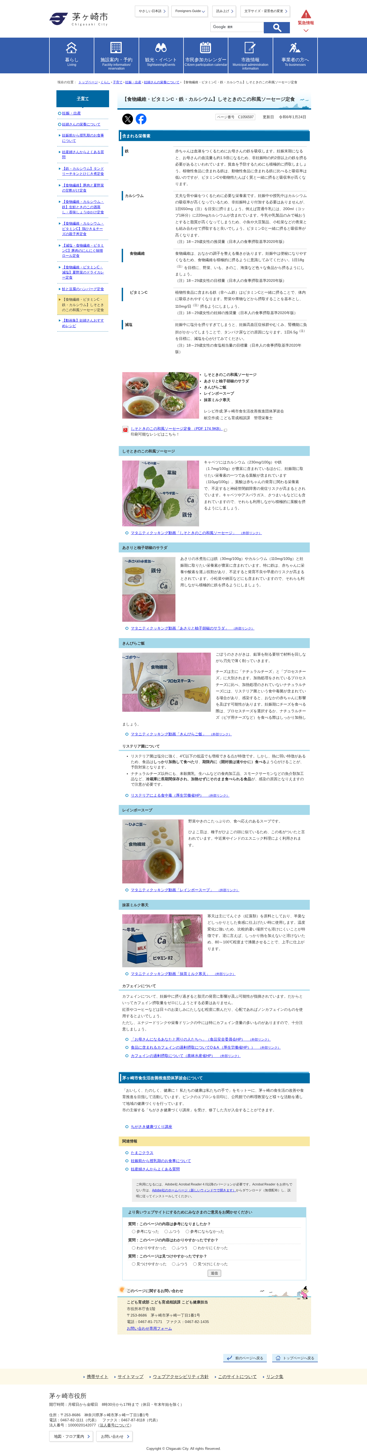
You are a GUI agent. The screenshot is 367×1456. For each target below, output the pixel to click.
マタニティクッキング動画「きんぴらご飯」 (181, 734)
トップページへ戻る (298, 1358)
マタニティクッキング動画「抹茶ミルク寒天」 (183, 974)
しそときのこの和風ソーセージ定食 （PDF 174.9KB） (177, 429)
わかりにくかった (213, 1248)
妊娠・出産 (133, 82)
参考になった (147, 1231)
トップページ (88, 82)
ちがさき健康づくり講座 (151, 1127)
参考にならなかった (207, 1231)
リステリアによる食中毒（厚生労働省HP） (180, 795)
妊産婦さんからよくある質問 (155, 1169)
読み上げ (222, 11)
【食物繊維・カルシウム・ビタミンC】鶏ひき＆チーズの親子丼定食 (83, 228)
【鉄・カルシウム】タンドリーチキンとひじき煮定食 (83, 171)
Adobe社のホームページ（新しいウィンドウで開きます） (194, 1190)
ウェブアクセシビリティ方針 (181, 1376)
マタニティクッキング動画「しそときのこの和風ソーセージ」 (196, 533)
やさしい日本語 (150, 11)
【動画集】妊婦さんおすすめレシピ (83, 323)
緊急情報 (306, 22)
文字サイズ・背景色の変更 (263, 11)
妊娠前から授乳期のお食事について (161, 1161)
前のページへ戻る (249, 1358)
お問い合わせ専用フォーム (149, 1328)
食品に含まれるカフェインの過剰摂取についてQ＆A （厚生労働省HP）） (206, 1047)
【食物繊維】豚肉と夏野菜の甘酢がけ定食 (83, 187)
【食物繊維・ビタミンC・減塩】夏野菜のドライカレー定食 (83, 272)
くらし (105, 82)
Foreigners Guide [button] (188, 11)
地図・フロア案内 (69, 1436)
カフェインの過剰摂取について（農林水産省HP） (186, 1056)
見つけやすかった (151, 1264)
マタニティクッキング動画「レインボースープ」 (185, 890)
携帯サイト (97, 1376)
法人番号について (115, 1425)
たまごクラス (142, 1153)
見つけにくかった (213, 1264)
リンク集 (274, 1376)
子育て (118, 82)
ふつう (174, 1231)
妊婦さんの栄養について (161, 82)
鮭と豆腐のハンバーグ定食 (83, 289)
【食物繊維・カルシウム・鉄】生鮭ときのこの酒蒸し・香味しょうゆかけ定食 (83, 207)
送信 (214, 1273)
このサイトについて (237, 1376)
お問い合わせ (112, 1436)
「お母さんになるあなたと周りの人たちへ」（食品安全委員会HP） (201, 1039)
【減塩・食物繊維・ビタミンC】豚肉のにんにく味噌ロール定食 (83, 250)
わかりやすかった (151, 1248)
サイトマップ (130, 1376)
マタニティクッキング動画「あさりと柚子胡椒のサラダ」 (192, 628)
